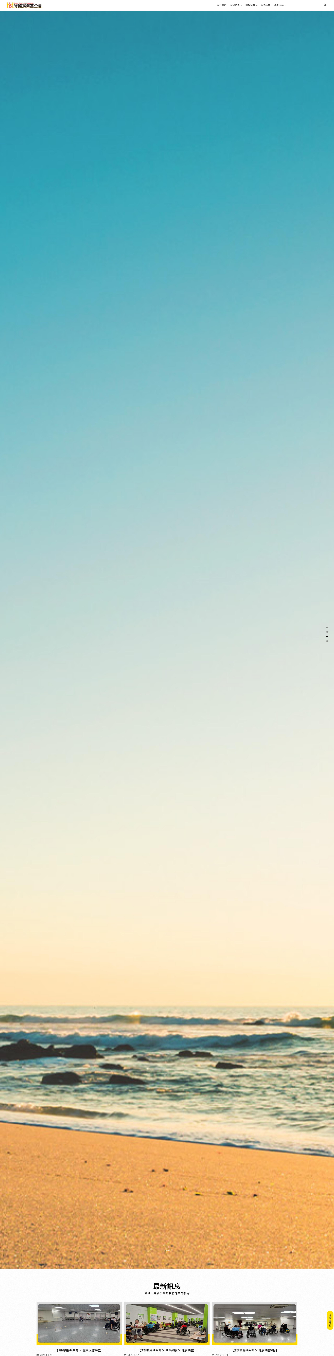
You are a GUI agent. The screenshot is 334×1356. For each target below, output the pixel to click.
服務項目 (250, 5)
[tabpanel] (167, 678)
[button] (325, 5)
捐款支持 (279, 5)
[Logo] (24, 5)
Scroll (167, 1337)
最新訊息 (235, 5)
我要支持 (330, 1322)
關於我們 (221, 5)
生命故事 (265, 5)
